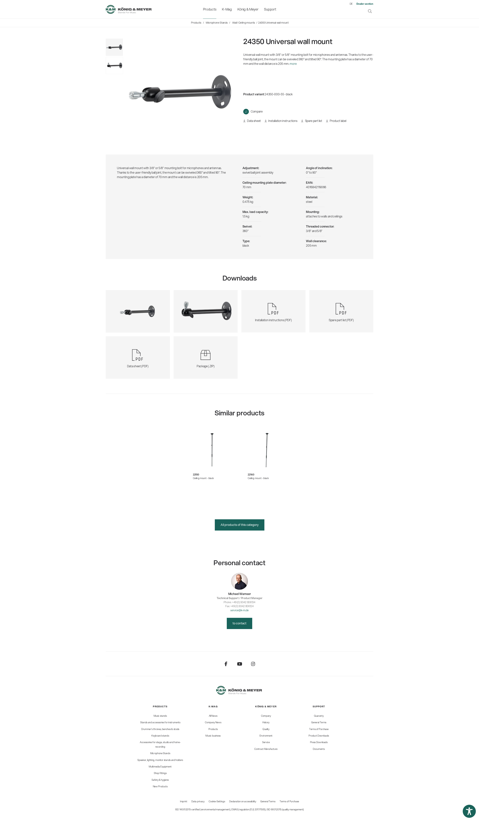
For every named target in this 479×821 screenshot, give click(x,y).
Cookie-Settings (217, 801)
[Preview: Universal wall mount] (114, 65)
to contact (239, 623)
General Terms (267, 801)
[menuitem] (209, 9)
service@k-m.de (239, 610)
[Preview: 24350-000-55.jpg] (114, 47)
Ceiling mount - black (203, 478)
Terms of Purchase (289, 801)
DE (351, 3)
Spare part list (313, 121)
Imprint (183, 801)
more (293, 63)
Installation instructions (282, 121)
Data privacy (197, 801)
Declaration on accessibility (242, 801)
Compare (257, 111)
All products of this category (240, 524)
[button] (469, 811)
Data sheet (254, 121)
